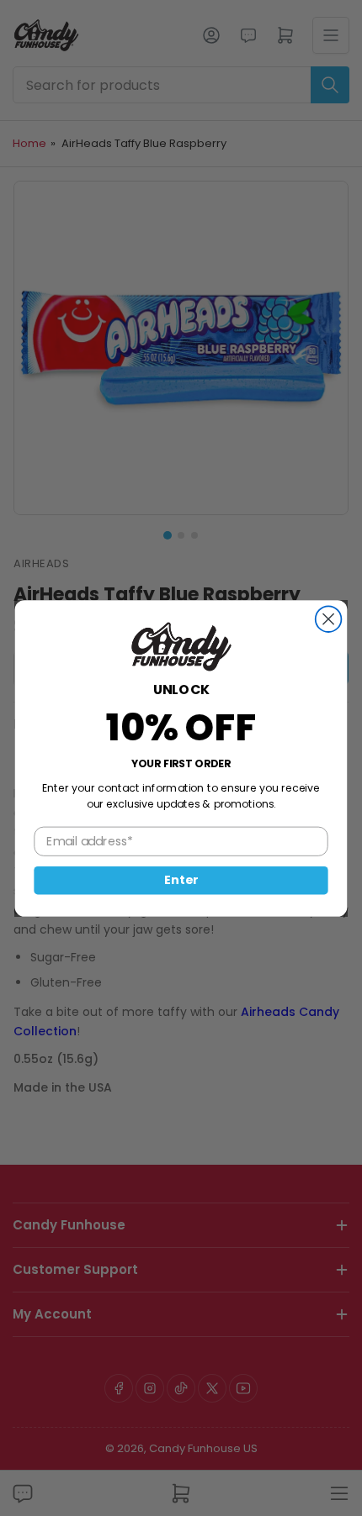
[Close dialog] (329, 619)
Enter (180, 879)
